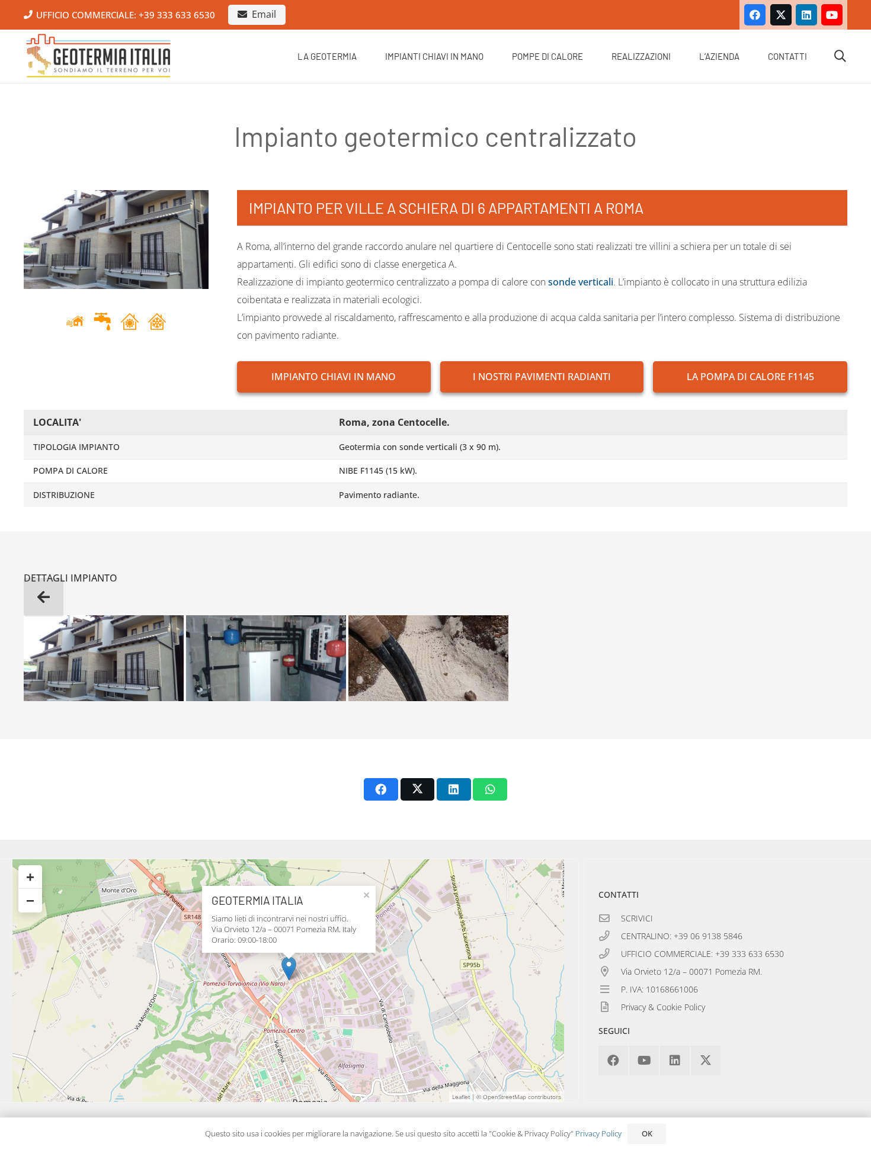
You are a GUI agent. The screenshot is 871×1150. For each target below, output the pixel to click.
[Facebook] (755, 14)
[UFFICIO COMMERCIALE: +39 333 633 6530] (609, 954)
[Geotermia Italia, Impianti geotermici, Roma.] (99, 56)
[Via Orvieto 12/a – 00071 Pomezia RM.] (609, 971)
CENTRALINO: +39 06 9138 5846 (681, 936)
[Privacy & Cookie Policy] (609, 1007)
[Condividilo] (381, 789)
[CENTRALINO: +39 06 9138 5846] (609, 936)
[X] (781, 14)
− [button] (30, 900)
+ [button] (30, 877)
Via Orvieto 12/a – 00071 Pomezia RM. (691, 971)
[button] (365, 56)
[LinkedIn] (806, 14)
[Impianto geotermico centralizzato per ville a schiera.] (104, 658)
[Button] (43, 597)
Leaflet (461, 1097)
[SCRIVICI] (609, 918)
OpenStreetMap (504, 1097)
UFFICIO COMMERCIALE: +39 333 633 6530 (702, 953)
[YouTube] (832, 14)
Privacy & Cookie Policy (663, 1007)
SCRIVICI (637, 918)
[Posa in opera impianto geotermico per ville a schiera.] (428, 658)
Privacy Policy (598, 1133)
